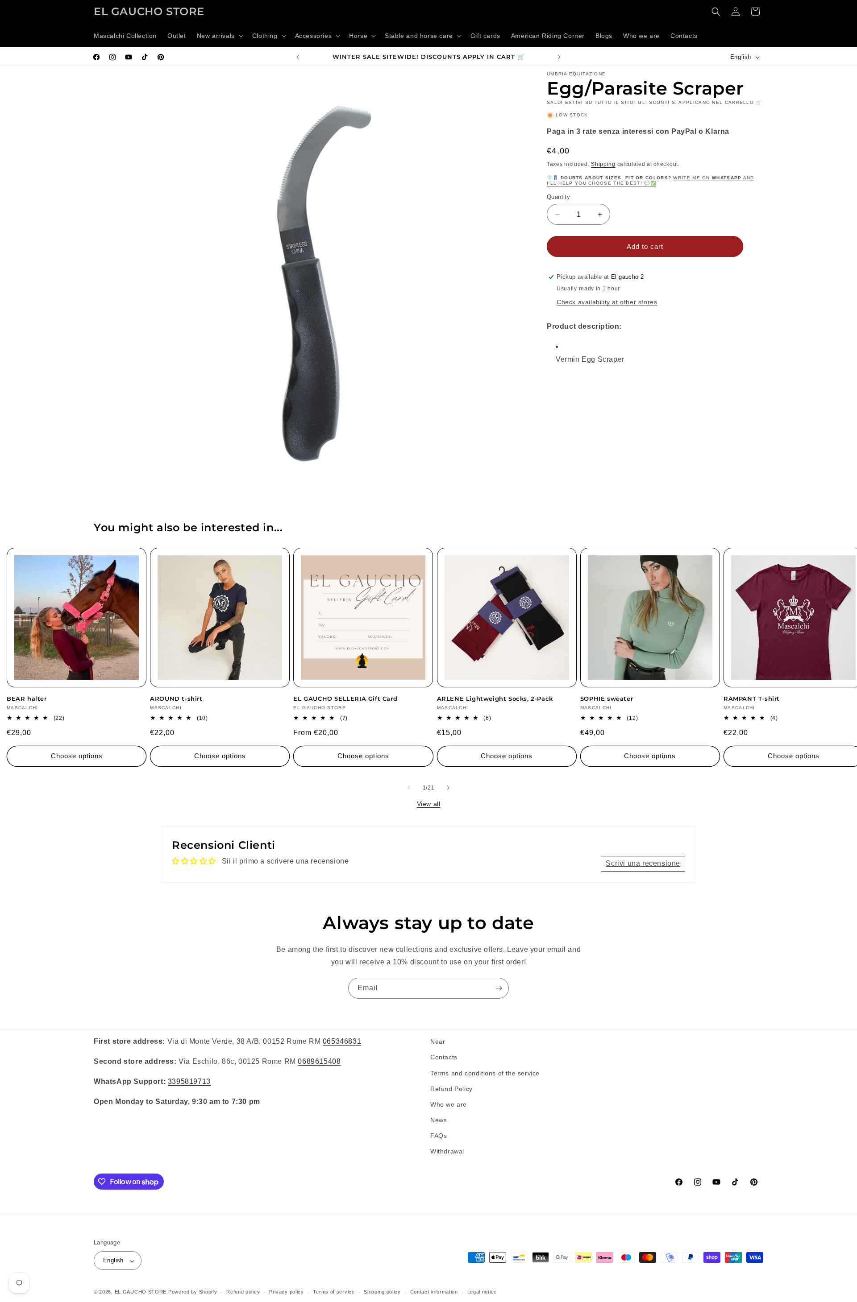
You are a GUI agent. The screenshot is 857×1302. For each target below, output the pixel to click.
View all (429, 803)
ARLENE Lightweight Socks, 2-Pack (495, 698)
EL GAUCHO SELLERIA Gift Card (345, 698)
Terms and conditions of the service (485, 1072)
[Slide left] (409, 788)
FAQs (438, 1135)
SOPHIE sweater (606, 698)
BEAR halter (27, 698)
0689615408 (319, 1061)
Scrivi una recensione (643, 863)
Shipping (603, 164)
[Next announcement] (559, 57)
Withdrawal (447, 1151)
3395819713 (189, 1081)
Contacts (444, 1057)
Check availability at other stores (607, 302)
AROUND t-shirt (176, 698)
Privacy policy (286, 1291)
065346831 (342, 1041)
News (438, 1120)
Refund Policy (451, 1088)
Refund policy (243, 1291)
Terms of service (333, 1291)
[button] (219, 35)
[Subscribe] (498, 988)
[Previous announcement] (298, 57)
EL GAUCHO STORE (141, 1292)
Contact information (434, 1291)
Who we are (448, 1104)
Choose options (77, 756)
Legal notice (482, 1291)
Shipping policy (382, 1291)
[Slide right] (448, 788)
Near (437, 1041)
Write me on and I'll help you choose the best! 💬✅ (650, 180)
